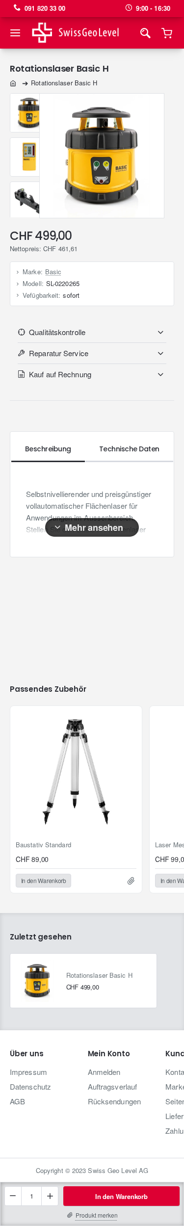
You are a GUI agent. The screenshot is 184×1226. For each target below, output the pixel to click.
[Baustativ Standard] (76, 771)
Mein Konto (109, 1054)
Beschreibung (48, 449)
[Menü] (17, 33)
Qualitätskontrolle (57, 332)
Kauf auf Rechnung (60, 374)
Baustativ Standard (43, 845)
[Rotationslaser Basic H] (37, 981)
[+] (49, 1196)
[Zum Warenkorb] (167, 33)
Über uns (26, 1054)
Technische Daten (129, 449)
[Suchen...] (145, 33)
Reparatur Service (58, 353)
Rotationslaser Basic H (99, 975)
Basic (53, 271)
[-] (13, 1196)
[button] (121, 1196)
